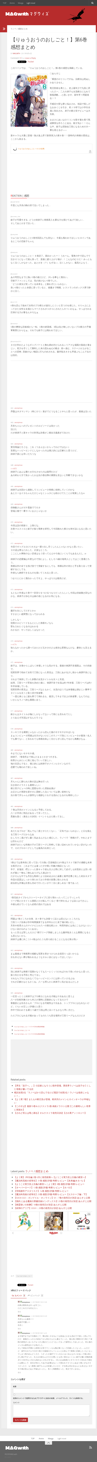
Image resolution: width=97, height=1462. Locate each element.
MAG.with (16, 53)
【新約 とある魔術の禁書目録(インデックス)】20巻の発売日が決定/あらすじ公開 (52, 1201)
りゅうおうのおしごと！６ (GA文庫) (31, 148)
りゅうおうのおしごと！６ (22, 1030)
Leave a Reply (30, 58)
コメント (19, 1295)
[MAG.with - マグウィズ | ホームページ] (27, 14)
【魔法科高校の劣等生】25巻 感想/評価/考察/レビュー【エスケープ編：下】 (51, 1194)
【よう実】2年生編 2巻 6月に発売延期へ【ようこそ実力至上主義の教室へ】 (50, 1177)
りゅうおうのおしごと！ (24, 1276)
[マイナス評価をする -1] (19, 1302)
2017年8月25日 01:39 (39, 1316)
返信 (19, 1311)
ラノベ (13, 28)
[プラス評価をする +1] (21, 1302)
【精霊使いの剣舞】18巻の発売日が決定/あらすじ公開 (40, 1204)
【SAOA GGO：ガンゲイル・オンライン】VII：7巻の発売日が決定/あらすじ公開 (52, 1197)
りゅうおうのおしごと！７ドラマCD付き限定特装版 (29, 1027)
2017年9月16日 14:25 (39, 1333)
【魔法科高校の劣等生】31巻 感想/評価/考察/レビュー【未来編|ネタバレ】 (50, 1180)
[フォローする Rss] (90, 1447)
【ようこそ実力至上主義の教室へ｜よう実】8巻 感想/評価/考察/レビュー (49, 1184)
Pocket (31, 61)
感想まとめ (23, 28)
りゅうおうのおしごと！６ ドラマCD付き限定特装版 (29, 1034)
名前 (14, 1386)
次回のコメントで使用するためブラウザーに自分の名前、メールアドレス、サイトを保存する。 (48, 1398)
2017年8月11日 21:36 (39, 1302)
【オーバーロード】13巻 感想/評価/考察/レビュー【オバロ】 (43, 1187)
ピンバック (36, 1295)
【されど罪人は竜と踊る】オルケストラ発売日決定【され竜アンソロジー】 (50, 1113)
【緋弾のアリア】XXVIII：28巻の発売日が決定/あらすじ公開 (43, 1208)
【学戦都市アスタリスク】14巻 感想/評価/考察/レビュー (41, 1191)
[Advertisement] (31, 172)
